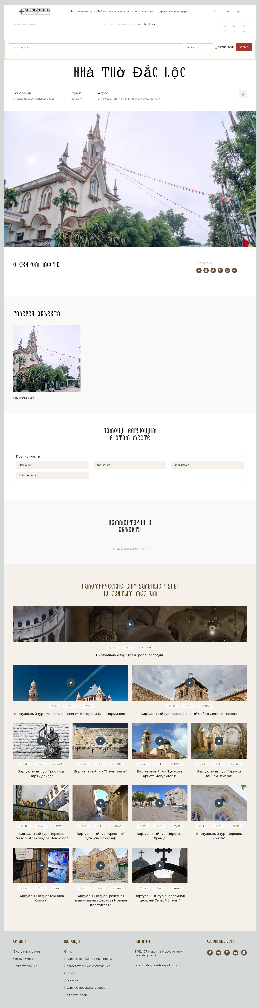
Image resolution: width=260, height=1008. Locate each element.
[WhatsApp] (227, 270)
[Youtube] (235, 953)
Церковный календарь (172, 11)
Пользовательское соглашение (87, 966)
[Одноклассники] (206, 270)
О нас (68, 951)
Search (244, 47)
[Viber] (220, 270)
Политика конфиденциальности (88, 959)
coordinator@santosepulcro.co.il (157, 965)
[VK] (218, 953)
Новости (147, 11)
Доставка (71, 980)
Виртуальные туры (83, 11)
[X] (213, 270)
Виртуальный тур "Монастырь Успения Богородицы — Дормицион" (71, 714)
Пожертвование (25, 966)
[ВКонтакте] (199, 270)
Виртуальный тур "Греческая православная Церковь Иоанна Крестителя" (100, 900)
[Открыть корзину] (210, 12)
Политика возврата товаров (84, 987)
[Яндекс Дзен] (244, 953)
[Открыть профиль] (238, 12)
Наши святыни (127, 11)
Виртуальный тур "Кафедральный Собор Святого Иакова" (189, 714)
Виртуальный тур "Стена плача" (100, 771)
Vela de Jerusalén (34, 11)
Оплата (69, 973)
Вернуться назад (26, 24)
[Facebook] (210, 953)
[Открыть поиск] (228, 12)
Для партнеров (75, 995)
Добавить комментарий (132, 548)
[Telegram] (234, 270)
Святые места (23, 959)
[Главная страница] (106, 24)
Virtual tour (225, 47)
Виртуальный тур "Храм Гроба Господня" (130, 655)
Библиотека (105, 11)
